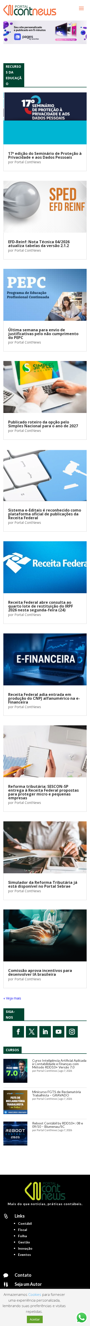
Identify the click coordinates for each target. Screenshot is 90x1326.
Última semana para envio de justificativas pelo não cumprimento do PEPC (43, 333)
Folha (22, 1236)
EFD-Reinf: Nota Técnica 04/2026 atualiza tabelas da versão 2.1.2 (39, 243)
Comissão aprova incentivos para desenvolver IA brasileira (40, 972)
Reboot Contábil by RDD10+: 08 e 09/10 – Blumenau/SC (57, 1125)
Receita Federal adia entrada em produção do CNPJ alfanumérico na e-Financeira (44, 698)
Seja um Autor (28, 1284)
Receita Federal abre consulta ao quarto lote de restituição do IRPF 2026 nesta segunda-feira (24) (40, 606)
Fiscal (22, 1230)
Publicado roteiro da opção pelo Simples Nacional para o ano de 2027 (43, 424)
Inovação (25, 1248)
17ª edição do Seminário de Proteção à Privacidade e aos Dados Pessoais (45, 155)
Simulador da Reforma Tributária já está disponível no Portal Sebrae (42, 884)
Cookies (34, 1294)
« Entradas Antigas (17, 998)
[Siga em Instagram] (72, 1032)
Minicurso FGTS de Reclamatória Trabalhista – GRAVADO (56, 1093)
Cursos (12, 1050)
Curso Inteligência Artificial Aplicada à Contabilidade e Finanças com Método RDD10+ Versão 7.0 (59, 1063)
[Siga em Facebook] (18, 1032)
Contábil (25, 1223)
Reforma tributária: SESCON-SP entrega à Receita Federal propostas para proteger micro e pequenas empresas (43, 792)
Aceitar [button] (35, 1319)
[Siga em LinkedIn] (45, 1032)
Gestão (24, 1242)
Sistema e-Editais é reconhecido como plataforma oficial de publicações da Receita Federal (44, 514)
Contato (23, 1275)
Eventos (24, 1255)
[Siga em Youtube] (58, 1032)
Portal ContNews (27, 162)
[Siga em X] (31, 1032)
